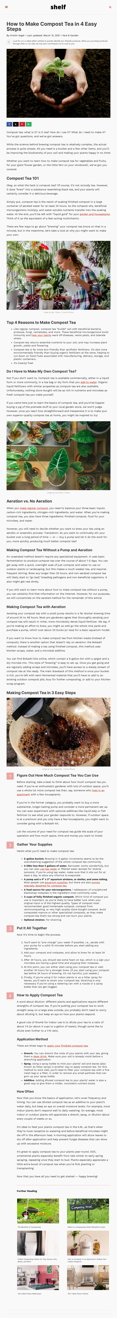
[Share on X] (16, 124)
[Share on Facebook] (9, 124)
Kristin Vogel (17, 35)
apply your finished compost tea (67, 1045)
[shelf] (58, 7)
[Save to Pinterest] (22, 124)
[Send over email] (29, 124)
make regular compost (34, 508)
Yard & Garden (70, 35)
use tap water (48, 868)
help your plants (41, 335)
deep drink (40, 1056)
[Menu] (6, 7)
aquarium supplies (56, 882)
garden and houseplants (95, 214)
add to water (89, 382)
